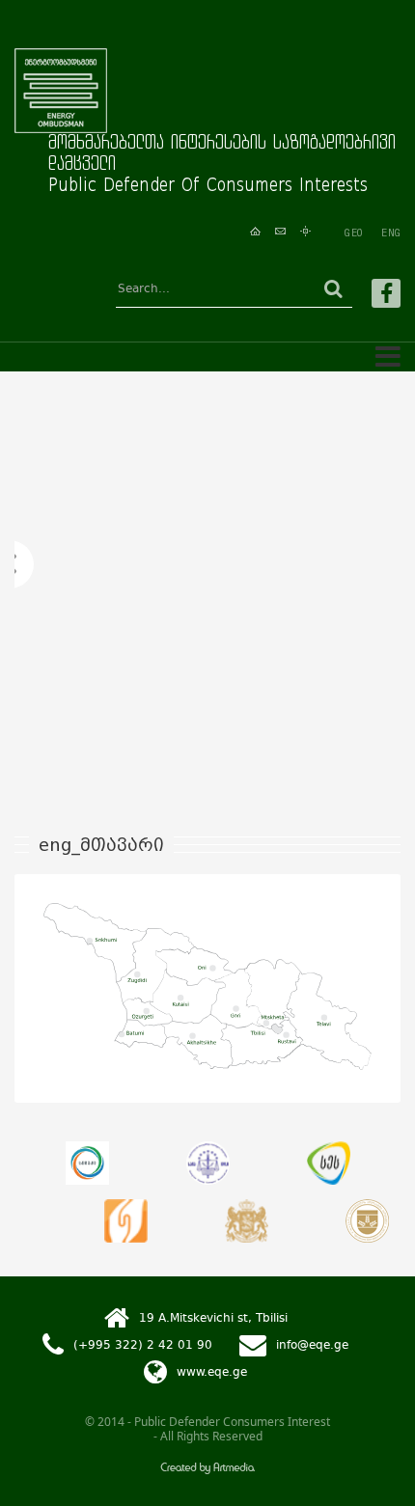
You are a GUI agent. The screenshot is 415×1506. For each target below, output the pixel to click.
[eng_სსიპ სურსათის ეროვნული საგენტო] (328, 1163)
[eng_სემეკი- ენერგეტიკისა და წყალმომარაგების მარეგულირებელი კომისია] (87, 1163)
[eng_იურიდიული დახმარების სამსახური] (126, 1221)
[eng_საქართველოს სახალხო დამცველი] (246, 1221)
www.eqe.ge (212, 1372)
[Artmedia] (207, 1470)
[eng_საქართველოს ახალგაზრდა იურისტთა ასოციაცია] (208, 1163)
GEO (353, 232)
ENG (391, 232)
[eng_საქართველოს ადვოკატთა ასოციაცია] (367, 1221)
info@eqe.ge (312, 1345)
